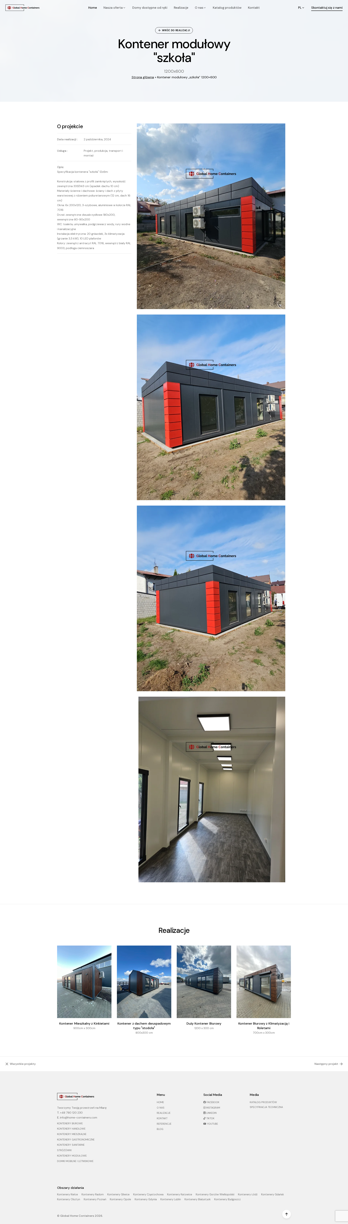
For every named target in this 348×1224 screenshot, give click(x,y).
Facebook (212, 1102)
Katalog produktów (227, 8)
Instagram (213, 1107)
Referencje (164, 1123)
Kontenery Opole (120, 1199)
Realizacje (181, 8)
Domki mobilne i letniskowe (75, 1161)
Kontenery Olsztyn (68, 1199)
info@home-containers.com (78, 1117)
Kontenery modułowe (72, 1155)
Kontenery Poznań (95, 1199)
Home (92, 8)
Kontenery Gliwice (118, 1194)
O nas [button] (199, 8)
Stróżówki (64, 1150)
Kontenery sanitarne (71, 1144)
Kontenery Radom (93, 1194)
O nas (160, 1107)
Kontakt (254, 8)
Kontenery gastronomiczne (76, 1139)
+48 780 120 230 (71, 1113)
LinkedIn (211, 1113)
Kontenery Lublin (170, 1199)
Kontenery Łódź (248, 1194)
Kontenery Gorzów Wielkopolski (215, 1194)
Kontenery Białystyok (198, 1199)
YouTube (212, 1123)
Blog (160, 1129)
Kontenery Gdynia (146, 1199)
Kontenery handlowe (71, 1128)
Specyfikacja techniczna (266, 1107)
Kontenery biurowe (70, 1123)
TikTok (210, 1118)
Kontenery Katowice (179, 1194)
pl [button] (300, 8)
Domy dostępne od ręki (149, 8)
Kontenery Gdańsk (272, 1194)
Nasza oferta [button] (113, 8)
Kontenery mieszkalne (71, 1134)
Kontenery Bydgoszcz (227, 1199)
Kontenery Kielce (67, 1194)
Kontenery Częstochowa (148, 1194)
